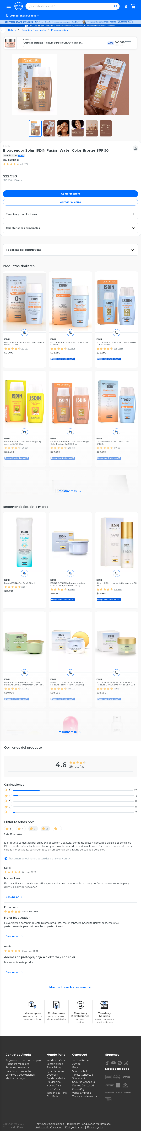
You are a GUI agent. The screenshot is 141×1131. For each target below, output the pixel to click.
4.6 (21, 164)
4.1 (22, 348)
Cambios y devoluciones (20, 1074)
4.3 (69, 348)
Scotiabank (78, 1078)
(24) (25, 587)
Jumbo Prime (80, 1060)
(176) (119, 589)
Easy (75, 1067)
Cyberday (52, 1074)
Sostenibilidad (55, 1063)
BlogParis (52, 1096)
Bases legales (95, 1127)
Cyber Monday (55, 1071)
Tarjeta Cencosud (82, 1074)
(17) (73, 589)
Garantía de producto (18, 1071)
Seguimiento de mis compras (23, 1060)
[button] (70, 16)
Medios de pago (15, 1078)
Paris (21, 155)
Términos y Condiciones (49, 1123)
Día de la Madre (56, 1078)
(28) (26, 164)
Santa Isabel (79, 1071)
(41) (26, 348)
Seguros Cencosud (83, 1082)
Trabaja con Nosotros (84, 1096)
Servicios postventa (17, 1067)
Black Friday (54, 1067)
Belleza (12, 30)
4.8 (115, 348)
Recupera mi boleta (17, 1063)
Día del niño (54, 1082)
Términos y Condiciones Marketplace (89, 1123)
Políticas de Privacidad (48, 1127)
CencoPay (78, 1089)
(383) (120, 348)
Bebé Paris (53, 1089)
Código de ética (74, 1127)
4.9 (69, 589)
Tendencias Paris (57, 1092)
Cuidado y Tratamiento (33, 30)
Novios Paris (54, 1085)
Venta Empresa (81, 1092)
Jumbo (76, 1063)
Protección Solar (60, 30)
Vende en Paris (56, 1060)
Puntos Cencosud (83, 1085)
